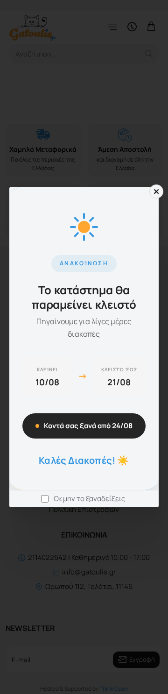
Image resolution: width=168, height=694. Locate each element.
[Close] (156, 191)
